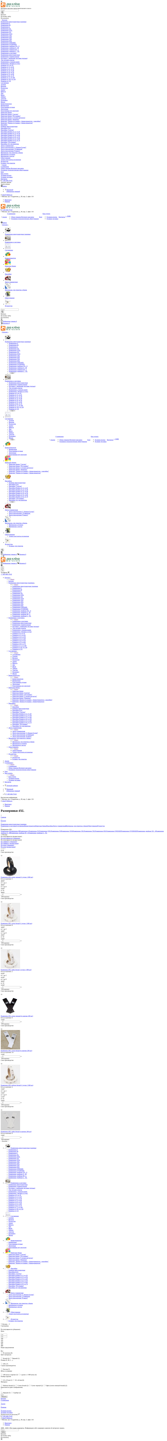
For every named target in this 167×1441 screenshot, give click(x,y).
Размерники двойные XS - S (146, 831)
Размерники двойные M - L (19, 833)
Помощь (3, 1407)
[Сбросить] (2, 1395)
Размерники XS (56, 831)
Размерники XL (34, 831)
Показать (4, 1396)
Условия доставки (7, 1412)
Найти (3, 1432)
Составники (16, 654)
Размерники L (24, 831)
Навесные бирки (17, 691)
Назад (12, 579)
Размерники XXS (67, 831)
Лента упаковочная (18, 731)
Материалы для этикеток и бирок (23, 742)
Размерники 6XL (100, 831)
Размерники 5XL (89, 831)
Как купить (12, 776)
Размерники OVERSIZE (129, 831)
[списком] (3, 848)
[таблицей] (4, 848)
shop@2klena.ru (7, 195)
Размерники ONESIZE (113, 831)
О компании (13, 766)
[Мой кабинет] (2, 552)
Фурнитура (16, 757)
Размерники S (5, 831)
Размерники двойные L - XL (38, 833)
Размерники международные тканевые (25, 586)
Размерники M (15, 831)
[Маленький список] (1, 850)
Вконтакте (8, 200)
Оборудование (17, 750)
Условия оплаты (6, 1411)
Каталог (11, 581)
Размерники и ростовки (20, 621)
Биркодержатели (17, 679)
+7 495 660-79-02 (6, 180)
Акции (3, 1404)
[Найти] (2, 12)
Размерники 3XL (78, 831)
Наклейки (15, 707)
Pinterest (7, 201)
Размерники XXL (45, 831)
